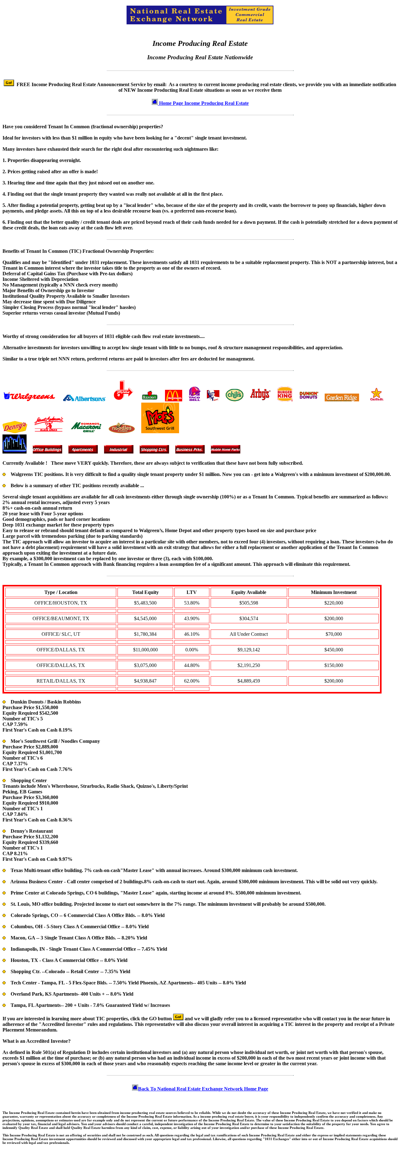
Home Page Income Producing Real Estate (203, 103)
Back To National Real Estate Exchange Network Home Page (203, 1088)
